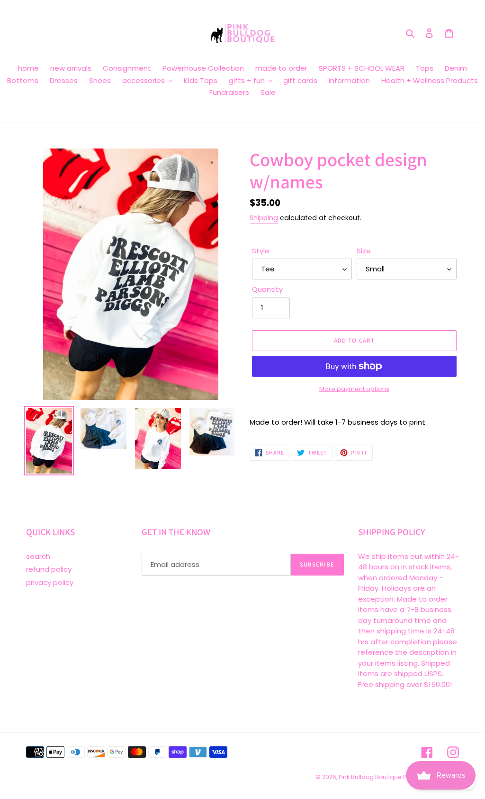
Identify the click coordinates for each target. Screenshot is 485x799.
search (38, 556)
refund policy (49, 569)
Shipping (264, 218)
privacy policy (49, 582)
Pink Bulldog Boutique (370, 777)
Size (364, 251)
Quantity (267, 289)
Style (260, 251)
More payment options (354, 388)
